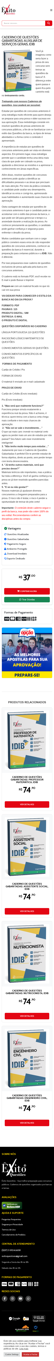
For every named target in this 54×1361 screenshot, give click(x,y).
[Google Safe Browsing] (39, 1318)
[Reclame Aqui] (35, 1328)
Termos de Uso (9, 1229)
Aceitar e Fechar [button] (30, 1354)
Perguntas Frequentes (11, 1219)
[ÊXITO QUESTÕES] (8, 9)
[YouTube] (20, 1299)
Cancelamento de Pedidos (13, 1234)
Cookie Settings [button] (12, 1354)
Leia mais (23, 1349)
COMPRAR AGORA (28, 591)
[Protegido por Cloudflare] (22, 1328)
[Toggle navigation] (51, 10)
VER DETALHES (27, 804)
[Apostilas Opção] (27, 653)
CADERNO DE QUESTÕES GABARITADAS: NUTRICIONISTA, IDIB (27, 992)
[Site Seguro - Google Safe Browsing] (18, 1318)
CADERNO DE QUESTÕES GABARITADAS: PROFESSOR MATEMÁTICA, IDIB (27, 779)
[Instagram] (12, 1299)
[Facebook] (4, 1299)
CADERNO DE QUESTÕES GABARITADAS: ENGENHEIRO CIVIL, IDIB (27, 1098)
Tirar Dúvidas (28, 599)
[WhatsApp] (28, 1299)
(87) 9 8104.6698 (12, 1250)
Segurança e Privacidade (12, 1224)
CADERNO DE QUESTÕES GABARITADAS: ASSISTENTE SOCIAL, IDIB (27, 886)
